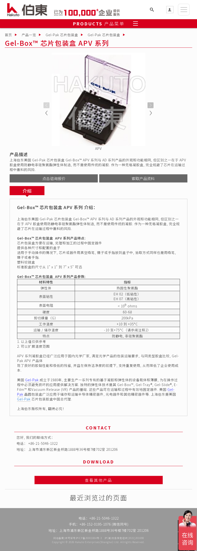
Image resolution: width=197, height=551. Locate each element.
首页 (8, 34)
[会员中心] (169, 9)
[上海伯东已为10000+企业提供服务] (87, 12)
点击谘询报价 (53, 178)
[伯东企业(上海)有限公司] (30, 9)
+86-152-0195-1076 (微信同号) (104, 524)
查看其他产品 (98, 480)
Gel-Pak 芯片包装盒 (62, 34)
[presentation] (46, 105)
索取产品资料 (143, 178)
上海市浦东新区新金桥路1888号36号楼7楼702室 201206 (73, 449)
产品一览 (29, 34)
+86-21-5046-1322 (43, 443)
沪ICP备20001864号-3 (89, 538)
